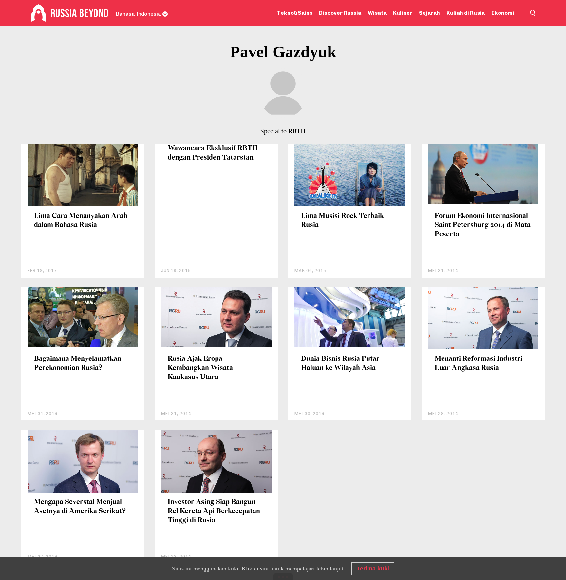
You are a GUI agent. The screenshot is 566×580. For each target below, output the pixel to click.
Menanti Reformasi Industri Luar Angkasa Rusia (478, 363)
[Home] (38, 13)
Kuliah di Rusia (465, 13)
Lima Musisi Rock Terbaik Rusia (342, 220)
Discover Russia (340, 13)
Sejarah (429, 13)
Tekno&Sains (294, 13)
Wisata (377, 13)
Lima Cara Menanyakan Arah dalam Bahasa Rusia (80, 220)
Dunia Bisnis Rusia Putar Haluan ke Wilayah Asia (340, 363)
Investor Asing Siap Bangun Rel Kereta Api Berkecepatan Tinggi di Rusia (214, 511)
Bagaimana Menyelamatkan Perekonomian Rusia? (77, 363)
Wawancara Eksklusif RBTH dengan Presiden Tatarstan (213, 153)
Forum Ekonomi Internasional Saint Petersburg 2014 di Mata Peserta (483, 225)
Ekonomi (502, 13)
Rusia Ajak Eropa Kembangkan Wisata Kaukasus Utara (200, 368)
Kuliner (402, 13)
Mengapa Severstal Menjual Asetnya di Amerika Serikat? (80, 506)
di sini (261, 568)
